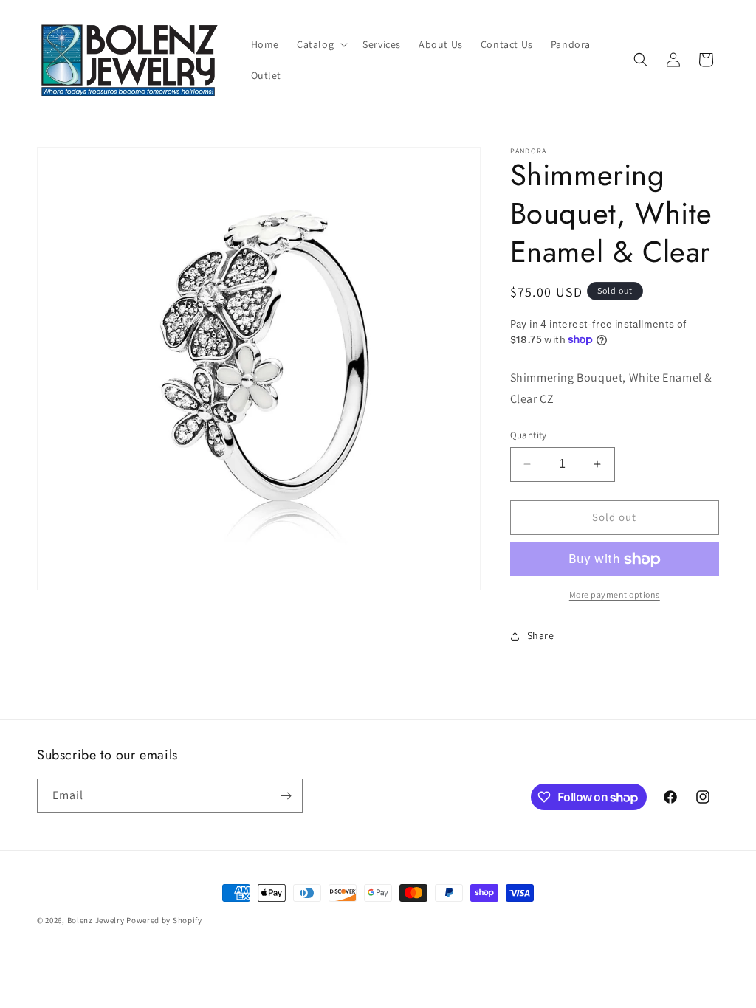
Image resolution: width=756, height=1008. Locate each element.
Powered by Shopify (164, 920)
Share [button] (540, 635)
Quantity (528, 435)
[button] (321, 44)
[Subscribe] (285, 796)
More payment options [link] (614, 594)
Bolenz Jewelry (96, 920)
